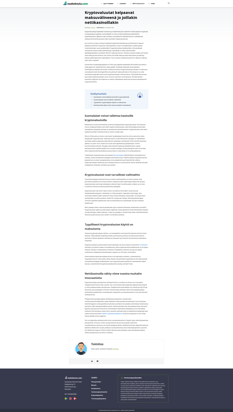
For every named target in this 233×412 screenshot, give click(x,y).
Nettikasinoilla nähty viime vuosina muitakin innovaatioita (112, 105)
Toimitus (93, 27)
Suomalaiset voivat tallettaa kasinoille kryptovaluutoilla (111, 97)
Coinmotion (144, 245)
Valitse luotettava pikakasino (112, 314)
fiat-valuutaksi (118, 155)
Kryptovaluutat (139, 3)
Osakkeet (123, 3)
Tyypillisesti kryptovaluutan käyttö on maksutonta (110, 102)
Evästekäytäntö (97, 395)
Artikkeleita (95, 389)
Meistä (93, 385)
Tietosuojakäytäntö (98, 399)
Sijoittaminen (108, 3)
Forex (153, 3)
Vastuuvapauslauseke (99, 392)
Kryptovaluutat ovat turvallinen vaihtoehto (107, 100)
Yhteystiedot (96, 382)
